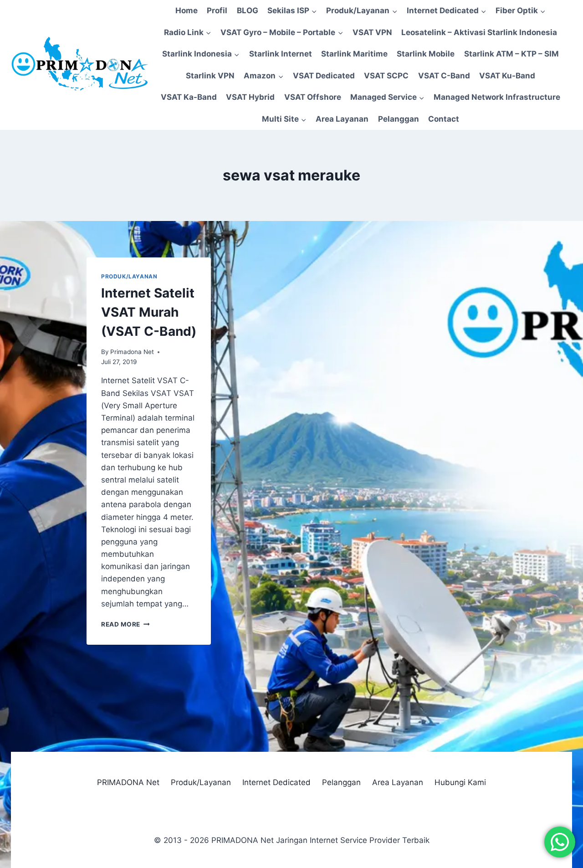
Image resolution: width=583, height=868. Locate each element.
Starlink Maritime (354, 53)
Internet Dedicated (276, 782)
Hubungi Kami (460, 782)
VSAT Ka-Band (189, 97)
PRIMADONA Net (128, 782)
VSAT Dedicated (324, 75)
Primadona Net (132, 351)
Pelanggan (398, 118)
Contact (443, 118)
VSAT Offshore (312, 97)
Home (186, 10)
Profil (217, 10)
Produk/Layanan (129, 276)
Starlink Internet (280, 53)
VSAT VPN (372, 32)
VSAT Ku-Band (507, 75)
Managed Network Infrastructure (497, 97)
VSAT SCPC (386, 75)
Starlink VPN (210, 75)
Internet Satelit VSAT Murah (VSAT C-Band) (148, 312)
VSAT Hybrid (250, 97)
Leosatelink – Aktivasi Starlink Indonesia (479, 32)
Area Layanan (342, 118)
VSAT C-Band (444, 75)
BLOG (247, 10)
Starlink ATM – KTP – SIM (511, 53)
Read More (125, 624)
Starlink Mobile (426, 53)
